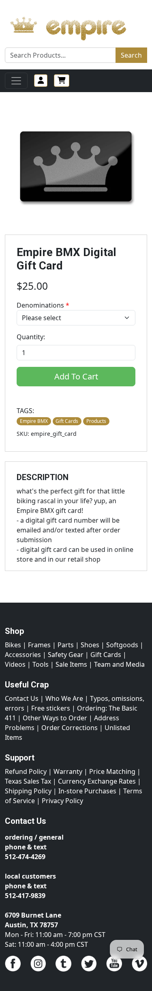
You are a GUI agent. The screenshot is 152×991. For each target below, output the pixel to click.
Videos (15, 664)
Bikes (13, 644)
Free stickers (50, 708)
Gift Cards (105, 654)
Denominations (43, 305)
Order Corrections (69, 727)
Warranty (68, 771)
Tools (40, 664)
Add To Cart (76, 376)
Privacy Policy (62, 800)
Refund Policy (26, 771)
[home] (76, 26)
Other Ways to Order (55, 717)
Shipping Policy (28, 790)
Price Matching (112, 771)
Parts (66, 644)
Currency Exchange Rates (97, 781)
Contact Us (22, 698)
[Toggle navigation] (16, 81)
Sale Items (71, 664)
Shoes (90, 644)
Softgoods (122, 644)
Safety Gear (65, 654)
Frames (39, 644)
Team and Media (119, 664)
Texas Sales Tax (28, 781)
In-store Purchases (87, 790)
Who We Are (64, 698)
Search (131, 55)
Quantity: (31, 336)
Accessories (23, 654)
